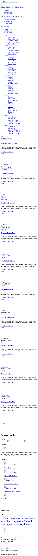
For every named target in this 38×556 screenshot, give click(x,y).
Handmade (30, 518)
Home (3, 521)
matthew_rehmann (8, 152)
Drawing (20, 518)
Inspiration (18, 521)
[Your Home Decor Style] (2, 196)
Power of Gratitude (7, 374)
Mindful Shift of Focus (8, 261)
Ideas (8, 521)
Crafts (11, 518)
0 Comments (4, 164)
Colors (6, 518)
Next (4, 439)
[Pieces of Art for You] (2, 166)
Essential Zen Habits (7, 345)
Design (15, 518)
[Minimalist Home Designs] (2, 136)
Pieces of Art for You (7, 173)
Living (3, 524)
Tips (14, 524)
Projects (9, 524)
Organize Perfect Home (8, 233)
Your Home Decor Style (8, 203)
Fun (25, 518)
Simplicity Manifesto (7, 289)
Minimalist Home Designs (9, 143)
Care (2, 518)
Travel (17, 524)
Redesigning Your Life (8, 402)
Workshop (28, 524)
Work (22, 524)
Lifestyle (28, 521)
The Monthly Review (7, 317)
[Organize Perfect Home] (2, 226)
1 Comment (4, 282)
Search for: (4, 441)
